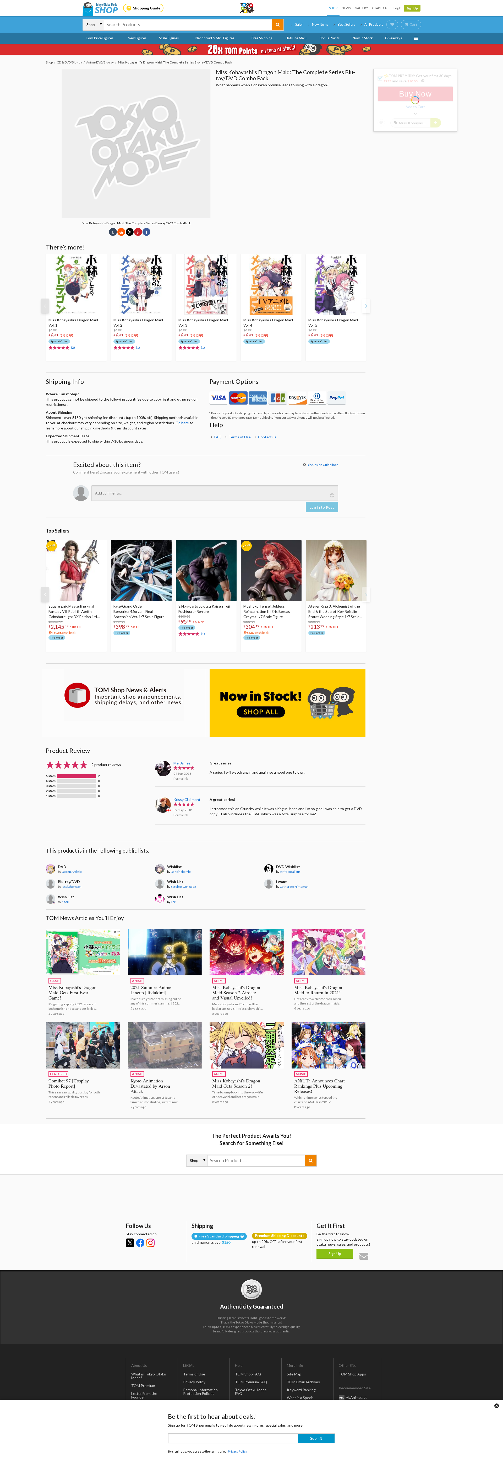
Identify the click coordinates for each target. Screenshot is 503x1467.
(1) (138, 347)
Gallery (361, 8)
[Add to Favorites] (100, 259)
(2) (73, 347)
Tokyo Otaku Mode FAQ (251, 1392)
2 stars (51, 791)
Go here (182, 423)
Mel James (181, 763)
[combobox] (188, 24)
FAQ (218, 437)
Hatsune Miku (296, 38)
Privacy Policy (194, 1382)
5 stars (51, 776)
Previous (45, 306)
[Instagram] (150, 1243)
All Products (373, 24)
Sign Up (412, 8)
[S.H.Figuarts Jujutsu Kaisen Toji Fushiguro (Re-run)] (206, 570)
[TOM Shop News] (124, 695)
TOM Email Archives (303, 1382)
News (346, 8)
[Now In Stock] (287, 703)
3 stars (51, 786)
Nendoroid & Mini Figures (214, 38)
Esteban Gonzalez (183, 887)
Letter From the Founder (144, 1395)
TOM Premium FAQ (251, 1382)
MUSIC (301, 1074)
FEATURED (58, 1074)
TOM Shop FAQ (248, 1374)
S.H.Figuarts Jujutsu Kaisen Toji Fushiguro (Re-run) (204, 609)
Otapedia (379, 8)
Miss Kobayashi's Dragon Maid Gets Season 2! (236, 1083)
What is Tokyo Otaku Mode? (148, 1376)
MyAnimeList (356, 1397)
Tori (173, 902)
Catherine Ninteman (294, 887)
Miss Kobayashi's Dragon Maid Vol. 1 (73, 322)
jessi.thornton (71, 887)
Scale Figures (169, 38)
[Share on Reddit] (121, 232)
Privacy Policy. (238, 1451)
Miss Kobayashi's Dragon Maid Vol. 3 (203, 322)
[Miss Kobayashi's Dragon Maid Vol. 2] (141, 284)
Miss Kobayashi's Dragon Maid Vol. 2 (138, 322)
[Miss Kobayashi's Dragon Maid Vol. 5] (336, 284)
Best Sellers (346, 24)
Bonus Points (330, 38)
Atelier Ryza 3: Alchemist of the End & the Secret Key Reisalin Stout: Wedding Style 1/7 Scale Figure (334, 611)
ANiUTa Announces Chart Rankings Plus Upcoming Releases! (319, 1085)
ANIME (137, 981)
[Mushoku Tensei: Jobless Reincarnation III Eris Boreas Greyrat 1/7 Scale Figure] (271, 570)
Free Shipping (262, 38)
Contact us (267, 437)
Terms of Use (240, 437)
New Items (320, 24)
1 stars (51, 796)
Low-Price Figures (99, 38)
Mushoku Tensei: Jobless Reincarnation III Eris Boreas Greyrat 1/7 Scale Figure (266, 611)
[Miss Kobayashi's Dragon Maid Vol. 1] (76, 284)
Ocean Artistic (72, 872)
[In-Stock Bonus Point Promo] (251, 49)
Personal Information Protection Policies (200, 1392)
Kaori (65, 902)
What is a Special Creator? (300, 1399)
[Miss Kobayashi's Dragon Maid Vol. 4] (271, 284)
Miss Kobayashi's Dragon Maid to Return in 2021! (318, 990)
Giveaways (393, 38)
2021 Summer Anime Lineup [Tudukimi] (150, 990)
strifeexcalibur (290, 872)
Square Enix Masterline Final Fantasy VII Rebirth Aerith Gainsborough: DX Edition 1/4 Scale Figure (72, 611)
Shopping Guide (146, 8)
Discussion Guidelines (322, 465)
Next (366, 306)
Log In (397, 8)
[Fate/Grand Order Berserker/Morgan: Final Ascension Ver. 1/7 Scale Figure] (141, 570)
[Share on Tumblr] (113, 232)
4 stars (51, 781)
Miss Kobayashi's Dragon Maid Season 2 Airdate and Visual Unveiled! (236, 992)
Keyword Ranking (301, 1390)
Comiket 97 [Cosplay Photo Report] (68, 1083)
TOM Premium (143, 1385)
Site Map (294, 1374)
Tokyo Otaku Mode (247, 8)
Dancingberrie (181, 872)
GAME (54, 981)
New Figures (137, 38)
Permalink (180, 778)
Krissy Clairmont (186, 799)
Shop (333, 8)
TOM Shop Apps (352, 1374)
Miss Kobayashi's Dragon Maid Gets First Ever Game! (72, 992)
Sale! (299, 24)
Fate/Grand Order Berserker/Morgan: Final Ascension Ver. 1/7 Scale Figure (139, 611)
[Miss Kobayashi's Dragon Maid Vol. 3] (206, 284)
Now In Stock (363, 38)
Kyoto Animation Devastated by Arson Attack (150, 1085)
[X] (130, 1243)
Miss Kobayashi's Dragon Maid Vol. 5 (333, 322)
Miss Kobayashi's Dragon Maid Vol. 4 (268, 322)
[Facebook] (140, 1243)
